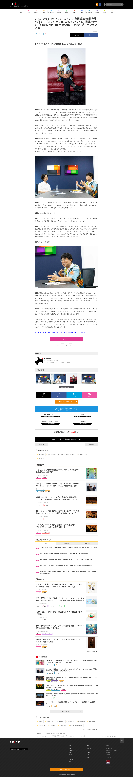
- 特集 (87, 757)
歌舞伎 (40, 722)
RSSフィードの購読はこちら (67, 401)
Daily (45, 543)
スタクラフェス (82, 455)
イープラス (38, 733)
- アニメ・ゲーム (72, 755)
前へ (58, 345)
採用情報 (108, 752)
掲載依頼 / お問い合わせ (111, 750)
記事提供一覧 (109, 748)
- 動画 (87, 745)
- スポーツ (70, 759)
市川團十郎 (50, 722)
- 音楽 (69, 745)
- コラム (88, 755)
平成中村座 (42, 725)
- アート (70, 757)
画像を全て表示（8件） (67, 387)
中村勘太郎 (52, 725)
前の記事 (41, 445)
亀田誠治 (41, 455)
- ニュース (88, 748)
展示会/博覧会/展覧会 (76, 725)
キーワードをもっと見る (89, 729)
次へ (75, 345)
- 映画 (69, 761)
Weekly (66, 543)
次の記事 (91, 445)
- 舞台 (69, 748)
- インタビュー (90, 750)
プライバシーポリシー (111, 757)
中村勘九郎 (92, 722)
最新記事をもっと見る (89, 651)
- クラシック (71, 752)
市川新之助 (60, 722)
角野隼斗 (41, 458)
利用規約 (108, 755)
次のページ (66, 339)
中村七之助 (81, 722)
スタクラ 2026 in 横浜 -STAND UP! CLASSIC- (61, 455)
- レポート (88, 752)
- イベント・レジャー (73, 750)
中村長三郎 (63, 725)
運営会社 (108, 745)
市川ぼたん (71, 722)
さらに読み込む (66, 711)
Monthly (87, 543)
